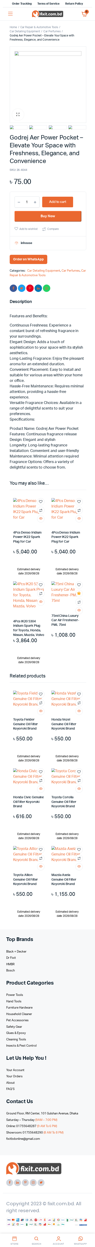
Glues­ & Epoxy (16, 1033)
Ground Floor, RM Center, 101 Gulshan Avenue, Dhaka (42, 1113)
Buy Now (48, 216)
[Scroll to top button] (87, 1228)
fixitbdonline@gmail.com (23, 1138)
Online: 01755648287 (31, 1126)
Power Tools (14, 995)
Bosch (10, 970)
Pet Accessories (17, 1020)
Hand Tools (13, 1001)
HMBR (10, 964)
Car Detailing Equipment (25, 31)
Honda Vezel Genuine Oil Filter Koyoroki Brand (63, 724)
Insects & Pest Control (21, 1045)
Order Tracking (22, 3)
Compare (53, 229)
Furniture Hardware (19, 1007)
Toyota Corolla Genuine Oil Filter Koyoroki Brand (63, 802)
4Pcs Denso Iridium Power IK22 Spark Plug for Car (27, 537)
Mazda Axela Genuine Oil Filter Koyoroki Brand (63, 879)
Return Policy (74, 3)
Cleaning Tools (16, 1039)
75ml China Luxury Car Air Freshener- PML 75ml (65, 620)
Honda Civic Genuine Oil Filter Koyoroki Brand (28, 802)
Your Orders (14, 1076)
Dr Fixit (11, 957)
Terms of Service (48, 3)
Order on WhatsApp (28, 259)
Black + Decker (16, 951)
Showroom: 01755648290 (34, 1132)
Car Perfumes (52, 31)
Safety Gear (14, 1026)
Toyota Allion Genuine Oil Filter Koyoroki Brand (25, 879)
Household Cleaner (19, 1014)
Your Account (15, 1070)
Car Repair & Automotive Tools (39, 27)
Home (13, 27)
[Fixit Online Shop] (47, 13)
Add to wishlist (28, 229)
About (10, 1082)
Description (21, 302)
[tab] (46, 302)
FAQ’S (10, 1089)
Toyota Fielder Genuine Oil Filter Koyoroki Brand (25, 724)
